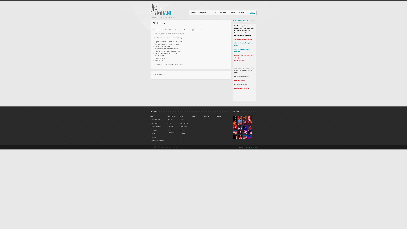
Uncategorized (163, 17)
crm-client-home (201, 30)
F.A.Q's (170, 119)
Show (182, 137)
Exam (182, 130)
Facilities (153, 137)
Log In (252, 13)
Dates (182, 119)
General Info (154, 123)
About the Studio (155, 119)
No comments (179, 30)
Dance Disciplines (156, 126)
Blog (157, 17)
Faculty (153, 133)
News (214, 13)
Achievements (184, 123)
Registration (203, 13)
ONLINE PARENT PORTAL (241, 88)
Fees (169, 123)
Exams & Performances (157, 140)
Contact (232, 13)
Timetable (154, 130)
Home (153, 17)
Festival (183, 133)
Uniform (170, 126)
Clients (241, 13)
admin (156, 30)
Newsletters (184, 126)
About (193, 13)
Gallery (223, 13)
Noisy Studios (252, 147)
